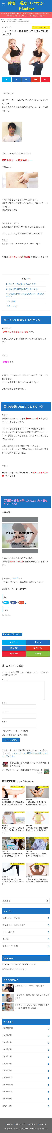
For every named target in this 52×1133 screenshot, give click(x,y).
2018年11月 (8, 1077)
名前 (4, 703)
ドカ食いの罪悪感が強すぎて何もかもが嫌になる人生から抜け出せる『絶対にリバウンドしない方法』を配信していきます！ (26, 14)
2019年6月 (7, 1056)
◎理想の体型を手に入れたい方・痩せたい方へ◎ (25, 295)
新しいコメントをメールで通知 (16, 731)
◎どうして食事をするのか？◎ (21, 284)
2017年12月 (8, 1085)
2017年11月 (8, 1092)
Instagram (42, 1124)
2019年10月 (8, 1028)
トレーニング (8, 932)
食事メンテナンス (10, 946)
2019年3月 (7, 1070)
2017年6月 (7, 1099)
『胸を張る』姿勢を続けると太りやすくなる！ (32, 996)
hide (28, 279)
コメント (5, 680)
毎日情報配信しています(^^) (14, 969)
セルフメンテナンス (11, 918)
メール (5, 712)
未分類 (5, 939)
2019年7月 (7, 1049)
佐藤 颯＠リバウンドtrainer (26, 6)
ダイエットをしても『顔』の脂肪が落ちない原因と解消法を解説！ (32, 1006)
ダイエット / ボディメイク (13, 634)
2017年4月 (7, 1106)
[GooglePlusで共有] (35, 79)
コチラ (15, 578)
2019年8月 (7, 1042)
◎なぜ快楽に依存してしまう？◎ (21, 289)
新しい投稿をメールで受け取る (16, 735)
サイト (4, 721)
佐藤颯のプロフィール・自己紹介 (29, 986)
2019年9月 (7, 1035)
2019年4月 (7, 1063)
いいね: (12, 306)
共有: (11, 301)
